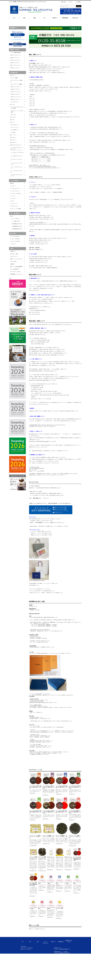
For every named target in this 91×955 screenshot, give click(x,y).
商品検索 (78, 6)
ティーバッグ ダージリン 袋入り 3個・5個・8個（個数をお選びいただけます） (49, 787)
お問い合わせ (75, 17)
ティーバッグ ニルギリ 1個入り (59, 883)
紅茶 (24, 17)
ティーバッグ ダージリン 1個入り (51, 883)
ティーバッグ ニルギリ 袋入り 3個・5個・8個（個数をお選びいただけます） (62, 787)
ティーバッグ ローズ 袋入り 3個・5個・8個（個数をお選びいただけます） (61, 811)
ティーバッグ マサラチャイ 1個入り (33, 908)
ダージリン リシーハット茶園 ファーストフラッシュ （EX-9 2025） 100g (75, 836)
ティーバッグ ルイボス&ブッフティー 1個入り (59, 908)
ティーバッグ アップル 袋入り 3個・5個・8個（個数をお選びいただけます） (36, 811)
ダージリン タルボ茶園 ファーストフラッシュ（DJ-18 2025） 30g (33, 858)
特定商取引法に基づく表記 (68, 941)
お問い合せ (63, 1)
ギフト (44, 17)
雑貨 (35, 17)
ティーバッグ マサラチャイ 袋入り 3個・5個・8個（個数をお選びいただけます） (49, 811)
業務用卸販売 (65, 17)
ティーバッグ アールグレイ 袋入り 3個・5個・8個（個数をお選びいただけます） (75, 787)
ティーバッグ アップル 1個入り (77, 883)
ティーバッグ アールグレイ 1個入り (68, 883)
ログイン (71, 1)
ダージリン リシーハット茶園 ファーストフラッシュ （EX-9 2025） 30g (36, 836)
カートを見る (78, 1)
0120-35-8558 (37, 167)
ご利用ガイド (55, 17)
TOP (14, 17)
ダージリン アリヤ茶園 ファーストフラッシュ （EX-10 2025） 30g (48, 836)
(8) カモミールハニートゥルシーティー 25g (50, 858)
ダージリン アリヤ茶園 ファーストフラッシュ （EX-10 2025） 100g (61, 836)
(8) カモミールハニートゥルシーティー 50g (59, 858)
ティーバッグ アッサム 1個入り (42, 883)
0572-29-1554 (48, 167)
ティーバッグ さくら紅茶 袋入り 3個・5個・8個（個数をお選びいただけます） (75, 811)
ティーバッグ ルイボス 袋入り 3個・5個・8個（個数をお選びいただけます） (77, 859)
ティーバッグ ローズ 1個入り (42, 908)
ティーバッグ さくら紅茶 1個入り (51, 908)
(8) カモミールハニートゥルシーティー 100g (68, 858)
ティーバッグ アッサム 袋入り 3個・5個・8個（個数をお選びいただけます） (36, 787)
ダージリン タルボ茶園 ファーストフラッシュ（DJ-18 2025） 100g (42, 858)
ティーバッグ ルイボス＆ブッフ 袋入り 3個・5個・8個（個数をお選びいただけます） (33, 884)
